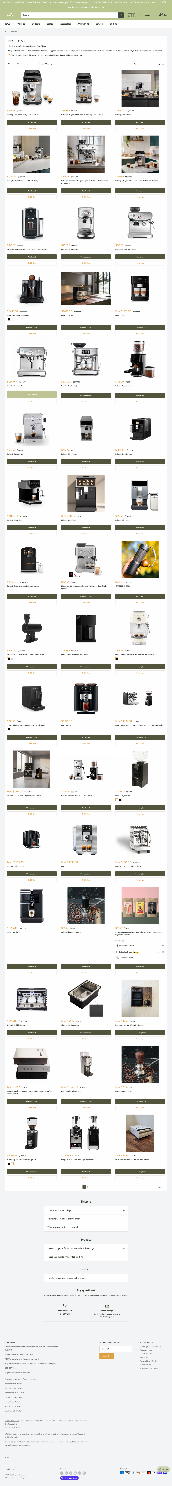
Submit (115, 749)
